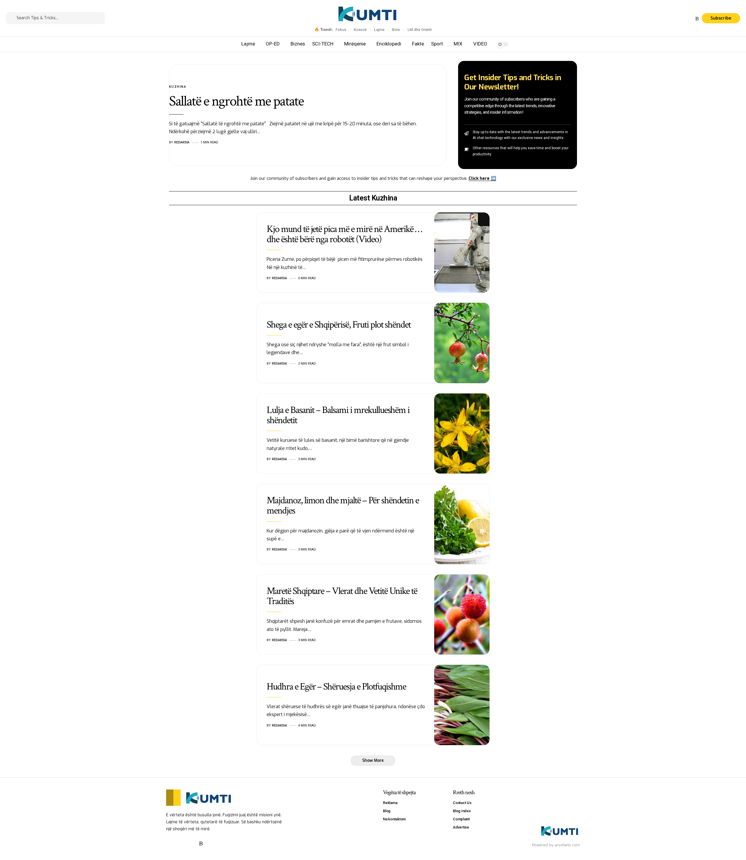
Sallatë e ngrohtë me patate (236, 101)
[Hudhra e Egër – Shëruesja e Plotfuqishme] (462, 705)
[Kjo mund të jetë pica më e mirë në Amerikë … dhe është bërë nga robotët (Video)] (462, 252)
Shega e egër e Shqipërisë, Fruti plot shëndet (339, 324)
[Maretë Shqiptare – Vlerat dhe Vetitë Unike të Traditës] (462, 614)
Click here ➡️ (482, 178)
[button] (373, 760)
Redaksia (181, 142)
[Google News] (690, 18)
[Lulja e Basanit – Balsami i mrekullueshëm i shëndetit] (462, 433)
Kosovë (360, 29)
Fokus (341, 29)
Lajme (379, 29)
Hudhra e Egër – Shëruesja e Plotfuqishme (336, 686)
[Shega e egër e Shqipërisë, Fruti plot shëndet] (462, 343)
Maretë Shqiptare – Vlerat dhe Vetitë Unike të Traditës (342, 596)
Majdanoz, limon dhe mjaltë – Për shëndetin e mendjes (343, 505)
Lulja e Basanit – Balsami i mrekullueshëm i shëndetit (338, 415)
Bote (396, 29)
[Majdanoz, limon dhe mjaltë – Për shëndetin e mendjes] (462, 524)
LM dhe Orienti (420, 29)
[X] (676, 18)
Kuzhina (177, 87)
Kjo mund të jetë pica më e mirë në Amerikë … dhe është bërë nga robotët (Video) (344, 234)
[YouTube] (683, 18)
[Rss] (697, 18)
